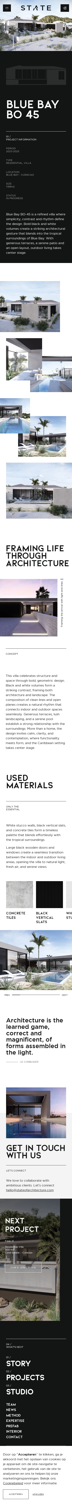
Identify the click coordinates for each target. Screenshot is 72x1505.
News (11, 1410)
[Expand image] (30, 306)
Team (11, 1404)
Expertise (15, 1421)
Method (13, 1415)
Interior (14, 1431)
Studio (20, 1392)
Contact (14, 1437)
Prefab (12, 1426)
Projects (25, 1377)
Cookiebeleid (13, 1483)
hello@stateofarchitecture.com (30, 1190)
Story (18, 1363)
